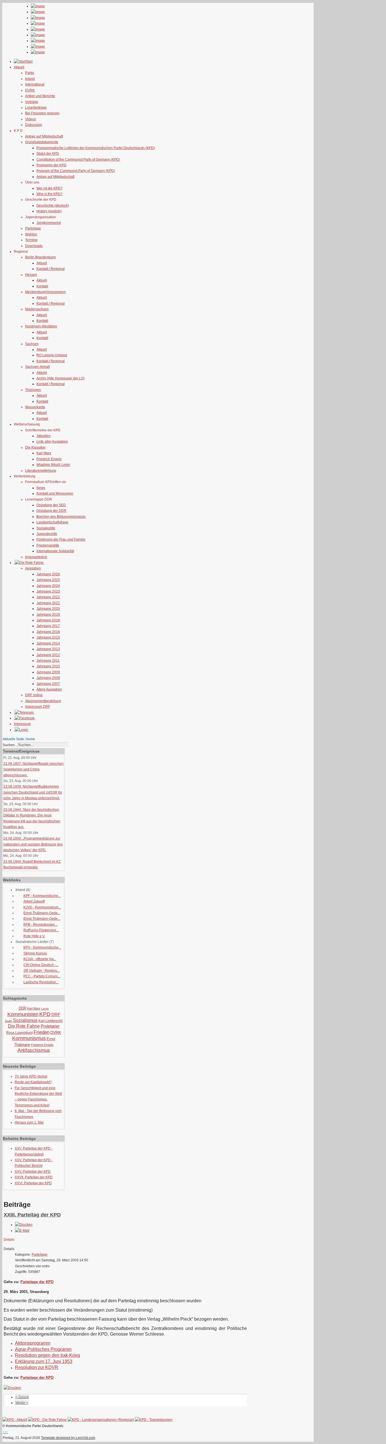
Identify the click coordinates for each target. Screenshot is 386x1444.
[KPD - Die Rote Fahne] (47, 1420)
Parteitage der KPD (36, 1282)
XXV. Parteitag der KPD (33, 1172)
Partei (29, 73)
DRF (55, 1014)
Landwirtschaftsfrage (52, 522)
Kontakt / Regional (50, 269)
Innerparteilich (36, 557)
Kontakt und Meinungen (54, 493)
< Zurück (22, 1397)
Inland (30, 79)
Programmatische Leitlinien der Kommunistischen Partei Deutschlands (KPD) (95, 148)
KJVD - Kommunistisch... (42, 907)
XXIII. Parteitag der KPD (32, 1215)
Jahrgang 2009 (48, 672)
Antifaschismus (34, 1050)
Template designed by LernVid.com (68, 1438)
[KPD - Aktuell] (15, 1420)
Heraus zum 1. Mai (29, 1122)
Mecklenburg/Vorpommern (45, 292)
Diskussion (33, 125)
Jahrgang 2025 (48, 580)
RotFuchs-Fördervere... (41, 930)
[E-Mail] (22, 1231)
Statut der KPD (47, 154)
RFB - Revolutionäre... (40, 925)
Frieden (41, 1032)
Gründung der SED (51, 505)
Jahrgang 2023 (48, 591)
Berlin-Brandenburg (40, 257)
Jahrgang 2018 (48, 620)
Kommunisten (22, 1014)
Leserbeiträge (36, 108)
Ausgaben (33, 568)
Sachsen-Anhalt (37, 367)
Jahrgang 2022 (48, 597)
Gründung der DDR (51, 511)
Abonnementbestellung (43, 701)
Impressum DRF (37, 707)
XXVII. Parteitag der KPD (34, 1177)
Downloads (34, 246)
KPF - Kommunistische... (42, 896)
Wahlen (31, 234)
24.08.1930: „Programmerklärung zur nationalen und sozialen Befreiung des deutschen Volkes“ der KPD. (33, 844)
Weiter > (22, 1403)
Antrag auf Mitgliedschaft (44, 136)
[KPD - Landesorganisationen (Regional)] (101, 1420)
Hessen (31, 275)
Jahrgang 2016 (48, 632)
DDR (22, 1008)
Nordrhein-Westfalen (41, 326)
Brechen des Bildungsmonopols (61, 517)
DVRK (30, 90)
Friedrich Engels (49, 459)
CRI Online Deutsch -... (40, 965)
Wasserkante (35, 407)
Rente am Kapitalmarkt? (33, 1082)
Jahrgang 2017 (48, 626)
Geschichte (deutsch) (52, 205)
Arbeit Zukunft (34, 901)
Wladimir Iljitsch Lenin (53, 465)
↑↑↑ (5, 1432)
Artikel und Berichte (40, 96)
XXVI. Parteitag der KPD (33, 1183)
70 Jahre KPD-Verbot (31, 1076)
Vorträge (31, 102)
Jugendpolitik (46, 534)
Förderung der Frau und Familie (60, 539)
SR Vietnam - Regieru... (41, 971)
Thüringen (33, 390)
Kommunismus (29, 1038)
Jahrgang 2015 (48, 637)
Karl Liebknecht (50, 1021)
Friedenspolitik (47, 545)
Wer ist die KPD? (49, 188)
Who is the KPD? (49, 194)
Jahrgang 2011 (48, 661)
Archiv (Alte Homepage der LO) (60, 378)
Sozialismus (25, 1020)
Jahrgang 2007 (48, 684)
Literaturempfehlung (40, 471)
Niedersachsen (37, 309)
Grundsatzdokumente (41, 142)
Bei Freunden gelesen (42, 113)
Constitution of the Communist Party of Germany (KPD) (78, 159)
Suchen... (10, 745)
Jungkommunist (48, 223)
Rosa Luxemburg (19, 1033)
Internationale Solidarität (55, 551)
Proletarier (50, 1026)
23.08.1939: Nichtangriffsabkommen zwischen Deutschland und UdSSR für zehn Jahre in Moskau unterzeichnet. (32, 792)
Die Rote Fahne (24, 1026)
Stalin (8, 1021)
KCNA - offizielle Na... (39, 959)
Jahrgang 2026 (48, 574)
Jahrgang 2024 (48, 586)
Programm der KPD (51, 165)
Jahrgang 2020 (48, 609)
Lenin (45, 1008)
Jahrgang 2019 (48, 615)
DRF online (34, 695)
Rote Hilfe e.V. (34, 936)
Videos (30, 119)
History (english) (49, 211)
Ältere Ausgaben (49, 689)
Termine (31, 240)
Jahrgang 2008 (48, 678)
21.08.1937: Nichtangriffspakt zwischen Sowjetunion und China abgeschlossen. (33, 769)
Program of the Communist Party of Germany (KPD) (75, 171)
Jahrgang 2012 (48, 655)
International (34, 84)
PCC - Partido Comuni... (41, 976)
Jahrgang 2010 (48, 666)
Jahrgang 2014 (48, 643)
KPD (45, 1014)
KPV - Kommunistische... (42, 947)
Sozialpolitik (45, 528)
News (40, 488)
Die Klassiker (35, 447)
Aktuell (41, 263)
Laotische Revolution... (40, 982)
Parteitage (33, 228)
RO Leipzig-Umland (51, 355)
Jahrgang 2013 (48, 649)
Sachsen (32, 344)
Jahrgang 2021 (48, 603)
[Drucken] (23, 1225)
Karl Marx (43, 453)
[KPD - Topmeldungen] (153, 1420)
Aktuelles (43, 436)
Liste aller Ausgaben (52, 442)
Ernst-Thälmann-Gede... (41, 913)
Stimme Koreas (35, 953)
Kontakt (42, 286)
